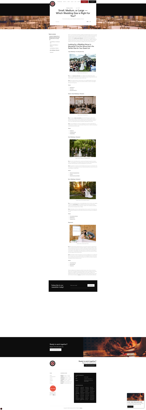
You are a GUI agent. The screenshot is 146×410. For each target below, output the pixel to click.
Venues (68, 1)
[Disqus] (73, 303)
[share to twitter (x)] (88, 21)
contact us (79, 274)
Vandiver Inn (72, 130)
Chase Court (72, 265)
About (51, 375)
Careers (51, 380)
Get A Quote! (130, 406)
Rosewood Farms (72, 218)
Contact (78, 1)
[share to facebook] (90, 21)
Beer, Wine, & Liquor (84, 1)
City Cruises (72, 88)
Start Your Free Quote (90, 365)
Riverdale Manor (72, 133)
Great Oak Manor (72, 264)
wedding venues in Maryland (78, 38)
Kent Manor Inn (72, 87)
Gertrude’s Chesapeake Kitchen (74, 172)
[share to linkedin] (87, 21)
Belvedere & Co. (72, 217)
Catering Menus (52, 376)
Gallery (72, 1)
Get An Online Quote (92, 1)
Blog (75, 1)
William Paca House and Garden (75, 175)
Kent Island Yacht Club (73, 90)
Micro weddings (75, 204)
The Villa (71, 174)
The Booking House (73, 132)
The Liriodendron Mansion (74, 216)
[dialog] (1, 409)
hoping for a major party (76, 75)
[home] (59, 4)
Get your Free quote (55, 349)
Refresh (81, 407)
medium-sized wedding (77, 117)
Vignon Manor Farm (73, 262)
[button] (60, 2)
